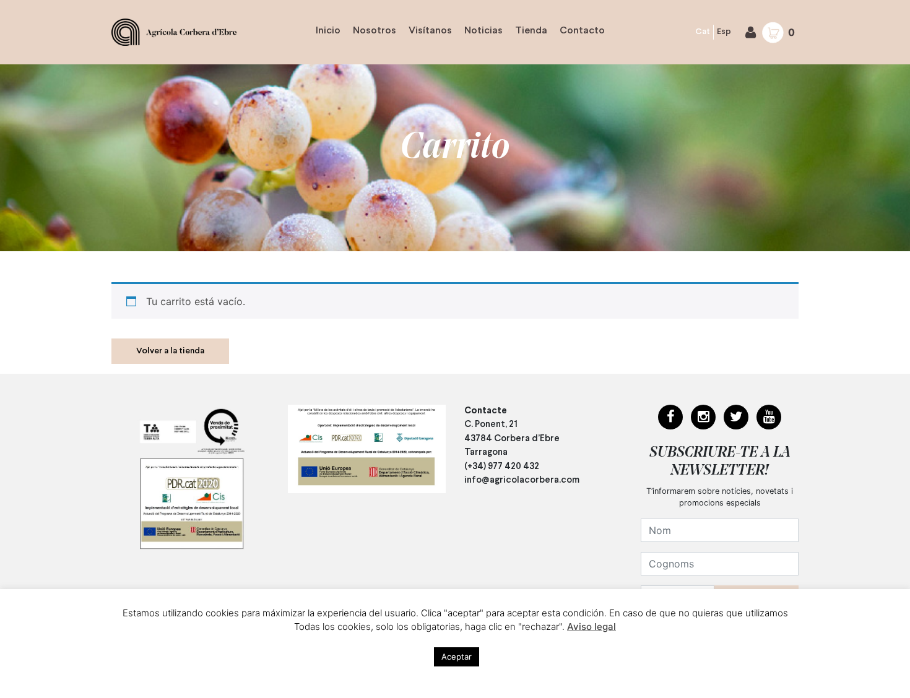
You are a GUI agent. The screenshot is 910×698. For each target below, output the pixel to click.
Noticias (483, 30)
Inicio (328, 30)
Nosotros (374, 30)
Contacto (582, 30)
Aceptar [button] (456, 656)
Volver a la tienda (170, 351)
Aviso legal (591, 626)
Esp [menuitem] (724, 32)
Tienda (531, 30)
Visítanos (430, 30)
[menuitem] (703, 32)
